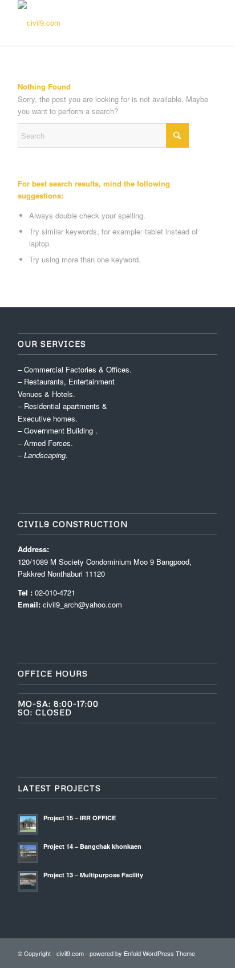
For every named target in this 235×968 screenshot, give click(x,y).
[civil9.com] (97, 23)
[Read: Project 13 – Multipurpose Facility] (28, 881)
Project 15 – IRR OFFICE (79, 817)
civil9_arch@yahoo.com (82, 604)
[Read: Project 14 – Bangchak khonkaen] (28, 853)
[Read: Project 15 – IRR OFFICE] (28, 824)
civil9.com (70, 953)
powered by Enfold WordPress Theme (142, 953)
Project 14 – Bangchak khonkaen (92, 846)
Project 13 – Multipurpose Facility (93, 874)
